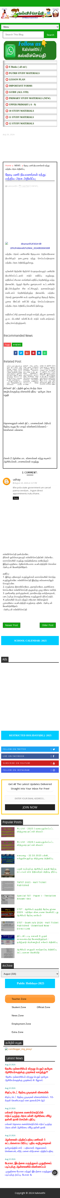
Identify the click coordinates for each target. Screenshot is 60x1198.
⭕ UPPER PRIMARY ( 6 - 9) (21, 104)
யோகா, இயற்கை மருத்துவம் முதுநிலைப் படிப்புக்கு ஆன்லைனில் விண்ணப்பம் (28, 1164)
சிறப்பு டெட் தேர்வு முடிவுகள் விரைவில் (26, 1092)
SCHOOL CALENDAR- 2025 (30, 640)
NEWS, (35, 186)
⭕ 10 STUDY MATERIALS (20, 111)
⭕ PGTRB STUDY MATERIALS (23, 73)
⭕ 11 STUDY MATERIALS (20, 117)
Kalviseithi (39, 1193)
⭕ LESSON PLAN (15, 79)
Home (8, 165)
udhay (16, 479)
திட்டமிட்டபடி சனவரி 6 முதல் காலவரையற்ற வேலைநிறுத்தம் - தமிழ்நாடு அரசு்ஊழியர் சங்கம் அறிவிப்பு (37, 939)
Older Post (48, 625)
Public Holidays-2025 (30, 983)
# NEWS (17, 344)
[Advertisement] (30, 149)
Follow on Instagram (16, 770)
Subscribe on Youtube (16, 763)
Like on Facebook (13, 756)
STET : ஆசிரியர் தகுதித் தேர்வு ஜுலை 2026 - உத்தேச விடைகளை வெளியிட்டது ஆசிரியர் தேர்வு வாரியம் (38, 912)
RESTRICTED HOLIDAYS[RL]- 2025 (30, 735)
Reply (16, 498)
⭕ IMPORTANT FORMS (19, 86)
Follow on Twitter (14, 749)
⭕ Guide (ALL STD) (17, 92)
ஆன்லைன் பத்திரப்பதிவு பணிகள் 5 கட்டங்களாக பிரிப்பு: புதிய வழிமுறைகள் (28, 1141)
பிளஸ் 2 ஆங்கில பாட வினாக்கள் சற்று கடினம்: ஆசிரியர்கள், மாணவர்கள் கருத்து (28, 460)
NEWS (17, 165)
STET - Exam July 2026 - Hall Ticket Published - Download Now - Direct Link (38, 925)
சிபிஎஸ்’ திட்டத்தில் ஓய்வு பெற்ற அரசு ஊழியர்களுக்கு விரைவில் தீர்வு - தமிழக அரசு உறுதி (27, 392)
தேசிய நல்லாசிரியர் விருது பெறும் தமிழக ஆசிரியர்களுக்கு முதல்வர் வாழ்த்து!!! (29, 1070)
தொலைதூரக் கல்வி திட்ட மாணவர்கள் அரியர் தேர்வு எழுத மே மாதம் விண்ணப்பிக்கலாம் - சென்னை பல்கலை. (27, 427)
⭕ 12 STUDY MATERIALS (20, 123)
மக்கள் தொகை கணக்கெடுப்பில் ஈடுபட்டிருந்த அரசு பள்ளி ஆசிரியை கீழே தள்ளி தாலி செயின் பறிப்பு (28, 1116)
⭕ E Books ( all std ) (16, 67)
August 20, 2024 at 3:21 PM (26, 483)
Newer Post (11, 625)
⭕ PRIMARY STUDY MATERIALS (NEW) (28, 98)
